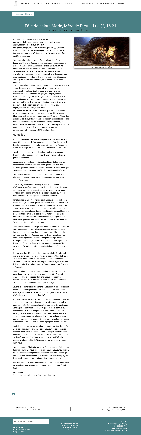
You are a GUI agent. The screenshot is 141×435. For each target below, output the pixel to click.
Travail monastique (104, 3)
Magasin (121, 3)
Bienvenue (25, 3)
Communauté (86, 3)
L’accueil (36, 3)
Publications (69, 3)
